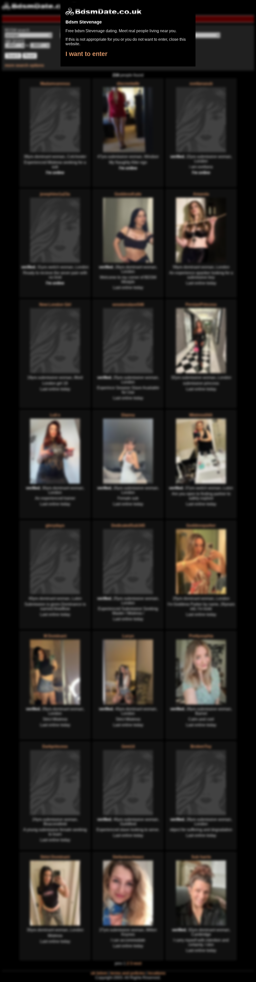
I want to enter (87, 53)
